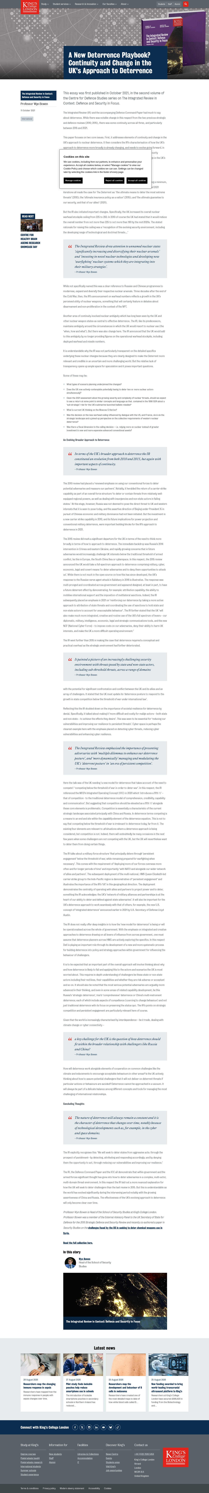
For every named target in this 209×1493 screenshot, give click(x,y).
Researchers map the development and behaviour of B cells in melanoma (125, 1387)
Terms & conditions (30, 1488)
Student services (61, 4)
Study (43, 4)
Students (161, 4)
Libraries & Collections (88, 1454)
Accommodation (85, 1458)
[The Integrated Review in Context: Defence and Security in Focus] (115, 1301)
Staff (170, 4)
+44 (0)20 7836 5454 (144, 1454)
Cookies (107, 1488)
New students (55, 1454)
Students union (113, 1462)
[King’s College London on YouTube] (103, 1427)
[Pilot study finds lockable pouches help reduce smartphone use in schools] (83, 1365)
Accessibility (94, 1488)
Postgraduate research (31, 1462)
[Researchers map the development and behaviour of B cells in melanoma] (126, 1365)
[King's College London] (175, 1455)
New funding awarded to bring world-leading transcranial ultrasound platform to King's (167, 1387)
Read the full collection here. (78, 1243)
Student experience (30, 1475)
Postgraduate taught (30, 1458)
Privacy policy (49, 1488)
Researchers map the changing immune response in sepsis (39, 1385)
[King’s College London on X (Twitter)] (82, 1427)
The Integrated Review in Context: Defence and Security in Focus (37, 95)
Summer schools (28, 1470)
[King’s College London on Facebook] (75, 1427)
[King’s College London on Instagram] (89, 1427)
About (123, 4)
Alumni (177, 4)
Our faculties (108, 4)
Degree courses (28, 1454)
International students (31, 1466)
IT (78, 1462)
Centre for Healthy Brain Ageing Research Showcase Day (30, 241)
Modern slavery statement (72, 1488)
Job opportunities (114, 1470)
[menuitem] (45, 4)
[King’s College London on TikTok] (118, 1427)
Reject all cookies (114, 180)
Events (109, 1458)
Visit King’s (111, 1466)
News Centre (112, 1454)
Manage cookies (73, 180)
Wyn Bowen (84, 1259)
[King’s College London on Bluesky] (110, 1427)
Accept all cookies (137, 180)
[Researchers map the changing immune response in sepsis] (40, 1365)
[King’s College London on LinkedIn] (96, 1427)
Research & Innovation (85, 4)
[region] (105, 169)
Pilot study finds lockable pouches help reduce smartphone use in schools (80, 1387)
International (27, 119)
